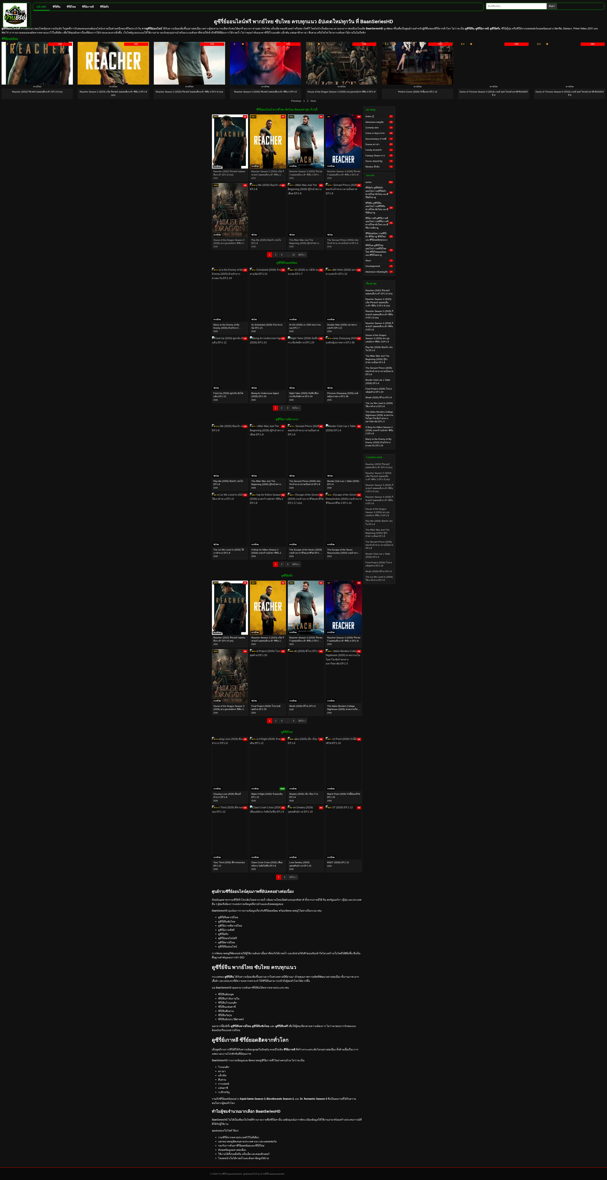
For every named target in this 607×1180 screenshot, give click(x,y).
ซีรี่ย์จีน (56, 6)
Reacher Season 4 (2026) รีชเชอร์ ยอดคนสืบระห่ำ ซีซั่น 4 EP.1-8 (379, 326)
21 (293, 254)
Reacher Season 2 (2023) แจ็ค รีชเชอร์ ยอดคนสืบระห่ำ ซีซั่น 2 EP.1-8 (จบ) (378, 302)
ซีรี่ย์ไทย (71, 6)
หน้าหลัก (41, 6)
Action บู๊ (378, 116)
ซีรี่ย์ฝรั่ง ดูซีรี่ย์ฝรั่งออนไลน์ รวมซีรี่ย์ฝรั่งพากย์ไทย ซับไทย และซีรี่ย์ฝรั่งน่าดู (378, 192)
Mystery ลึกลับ (378, 166)
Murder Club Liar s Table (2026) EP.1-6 (377, 381)
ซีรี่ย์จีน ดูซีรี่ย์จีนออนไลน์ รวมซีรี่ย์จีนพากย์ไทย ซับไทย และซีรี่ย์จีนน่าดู (378, 208)
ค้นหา (552, 6)
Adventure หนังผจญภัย (378, 271)
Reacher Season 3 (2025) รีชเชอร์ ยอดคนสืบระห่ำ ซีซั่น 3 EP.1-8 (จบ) (379, 314)
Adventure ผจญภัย (378, 122)
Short (378, 260)
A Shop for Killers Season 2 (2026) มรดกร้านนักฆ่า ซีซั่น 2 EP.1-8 (379, 430)
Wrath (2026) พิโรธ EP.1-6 (378, 397)
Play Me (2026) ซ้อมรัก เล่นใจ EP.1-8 (379, 349)
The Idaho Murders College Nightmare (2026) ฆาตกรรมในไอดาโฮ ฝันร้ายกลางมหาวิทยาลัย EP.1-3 (379, 417)
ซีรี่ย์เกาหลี (88, 6)
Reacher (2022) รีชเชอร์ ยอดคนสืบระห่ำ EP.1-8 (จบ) (378, 292)
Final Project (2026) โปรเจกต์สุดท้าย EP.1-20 (378, 390)
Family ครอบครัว (378, 150)
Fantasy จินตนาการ (378, 155)
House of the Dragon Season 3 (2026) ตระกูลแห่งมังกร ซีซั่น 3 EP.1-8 (377, 338)
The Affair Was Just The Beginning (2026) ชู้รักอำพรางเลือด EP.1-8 (377, 359)
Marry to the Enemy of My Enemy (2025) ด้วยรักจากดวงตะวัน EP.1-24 (378, 442)
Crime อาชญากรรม (378, 133)
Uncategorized (378, 266)
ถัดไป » (302, 254)
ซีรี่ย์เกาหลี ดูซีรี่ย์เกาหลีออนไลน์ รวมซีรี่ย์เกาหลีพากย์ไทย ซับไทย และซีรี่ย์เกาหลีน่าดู (378, 223)
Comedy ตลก (378, 127)
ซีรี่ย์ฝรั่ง (104, 6)
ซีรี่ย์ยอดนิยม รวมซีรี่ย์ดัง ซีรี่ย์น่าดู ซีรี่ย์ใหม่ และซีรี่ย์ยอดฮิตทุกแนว (378, 236)
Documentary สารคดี (378, 139)
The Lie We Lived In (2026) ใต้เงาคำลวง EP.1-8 (379, 405)
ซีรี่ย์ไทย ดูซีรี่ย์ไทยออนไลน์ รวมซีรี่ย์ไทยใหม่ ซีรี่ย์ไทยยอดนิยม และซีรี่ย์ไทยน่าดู (378, 250)
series (378, 182)
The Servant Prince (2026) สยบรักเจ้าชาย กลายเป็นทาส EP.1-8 (379, 371)
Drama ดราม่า (378, 144)
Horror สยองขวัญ (378, 161)
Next (313, 101)
